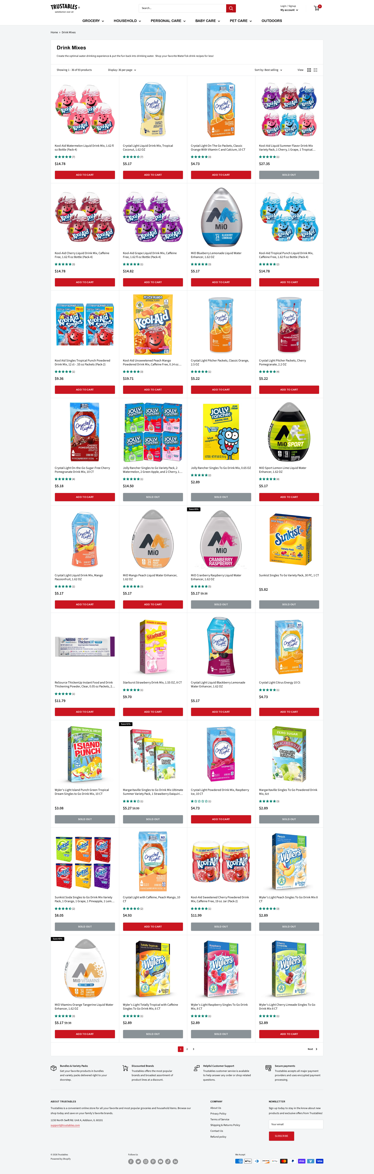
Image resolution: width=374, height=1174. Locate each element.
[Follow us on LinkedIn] (175, 1161)
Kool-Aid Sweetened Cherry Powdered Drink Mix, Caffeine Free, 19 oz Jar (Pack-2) (220, 899)
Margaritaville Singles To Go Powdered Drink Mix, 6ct (288, 792)
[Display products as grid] (309, 70)
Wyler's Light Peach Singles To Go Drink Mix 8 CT (288, 899)
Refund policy (218, 1137)
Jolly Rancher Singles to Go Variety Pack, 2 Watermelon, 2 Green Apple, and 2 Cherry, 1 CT (151, 470)
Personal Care (166, 21)
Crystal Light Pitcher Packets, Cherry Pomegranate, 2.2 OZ (282, 362)
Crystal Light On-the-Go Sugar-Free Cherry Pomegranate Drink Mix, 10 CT (82, 470)
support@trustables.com (65, 1125)
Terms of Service (219, 1119)
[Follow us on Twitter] (138, 1161)
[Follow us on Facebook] (131, 1161)
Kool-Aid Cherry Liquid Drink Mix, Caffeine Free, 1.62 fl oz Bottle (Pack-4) (82, 255)
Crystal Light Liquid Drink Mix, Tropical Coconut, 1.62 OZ (148, 148)
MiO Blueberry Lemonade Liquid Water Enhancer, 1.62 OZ (216, 255)
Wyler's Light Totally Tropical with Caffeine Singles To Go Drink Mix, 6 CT (150, 1007)
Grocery (91, 21)
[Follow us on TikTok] (168, 1161)
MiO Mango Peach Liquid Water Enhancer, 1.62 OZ (150, 577)
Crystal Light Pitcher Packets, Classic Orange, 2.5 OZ (220, 362)
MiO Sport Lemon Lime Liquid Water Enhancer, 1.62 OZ (282, 470)
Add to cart (85, 174)
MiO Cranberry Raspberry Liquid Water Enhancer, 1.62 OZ (216, 577)
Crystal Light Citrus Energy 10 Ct (279, 682)
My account (287, 10)
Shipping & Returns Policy (225, 1125)
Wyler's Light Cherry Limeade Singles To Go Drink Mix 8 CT (287, 1007)
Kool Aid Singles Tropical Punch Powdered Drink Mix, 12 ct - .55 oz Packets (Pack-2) (82, 362)
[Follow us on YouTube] (160, 1161)
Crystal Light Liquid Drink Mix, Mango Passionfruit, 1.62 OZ (79, 577)
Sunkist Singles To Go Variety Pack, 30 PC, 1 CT (289, 575)
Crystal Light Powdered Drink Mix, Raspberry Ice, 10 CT (220, 792)
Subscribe (281, 1136)
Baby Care (205, 21)
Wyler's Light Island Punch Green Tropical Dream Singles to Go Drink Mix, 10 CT (82, 792)
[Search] (231, 8)
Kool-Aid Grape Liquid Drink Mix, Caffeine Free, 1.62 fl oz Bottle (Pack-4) (150, 255)
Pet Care (239, 21)
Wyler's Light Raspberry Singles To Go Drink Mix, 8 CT (219, 1007)
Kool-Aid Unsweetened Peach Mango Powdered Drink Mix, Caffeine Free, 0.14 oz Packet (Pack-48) (150, 362)
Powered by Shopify (61, 1159)
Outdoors (272, 21)
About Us (215, 1108)
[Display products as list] (315, 70)
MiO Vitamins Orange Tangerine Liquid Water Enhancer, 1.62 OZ (84, 1007)
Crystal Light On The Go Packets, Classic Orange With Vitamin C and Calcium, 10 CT (218, 148)
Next (310, 1049)
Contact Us (216, 1131)
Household (125, 21)
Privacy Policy (218, 1114)
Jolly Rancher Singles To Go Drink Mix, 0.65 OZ (221, 468)
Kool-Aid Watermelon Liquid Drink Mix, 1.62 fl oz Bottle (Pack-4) (84, 148)
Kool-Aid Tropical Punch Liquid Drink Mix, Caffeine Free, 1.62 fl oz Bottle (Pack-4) (286, 255)
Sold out (289, 174)
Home (54, 32)
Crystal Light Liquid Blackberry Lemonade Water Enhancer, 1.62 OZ (218, 684)
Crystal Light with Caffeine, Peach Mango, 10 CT (151, 899)
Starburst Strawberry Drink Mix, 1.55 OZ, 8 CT (152, 682)
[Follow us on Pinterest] (153, 1161)
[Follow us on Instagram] (145, 1161)
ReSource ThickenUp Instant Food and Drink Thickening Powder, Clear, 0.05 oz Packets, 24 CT (84, 684)
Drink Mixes (69, 32)
